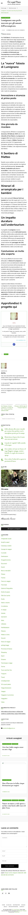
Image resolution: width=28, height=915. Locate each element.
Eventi (3, 567)
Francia (3, 578)
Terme (3, 666)
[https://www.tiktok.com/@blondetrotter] (2, 893)
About (5, 906)
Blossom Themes (22, 911)
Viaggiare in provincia (7, 695)
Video (2, 702)
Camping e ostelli (6, 546)
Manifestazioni (5, 627)
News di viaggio (5, 642)
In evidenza (4, 606)
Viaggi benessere (6, 688)
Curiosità (3, 553)
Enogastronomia (5, 560)
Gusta (2, 599)
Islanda (3, 613)
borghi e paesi (5, 542)
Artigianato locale (6, 539)
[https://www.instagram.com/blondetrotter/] (5, 893)
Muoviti (3, 638)
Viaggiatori (4, 698)
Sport (2, 656)
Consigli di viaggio (6, 549)
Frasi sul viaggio (5, 581)
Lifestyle (3, 624)
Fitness (3, 574)
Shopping (4, 652)
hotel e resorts (5, 602)
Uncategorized (5, 681)
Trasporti (3, 674)
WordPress (16, 912)
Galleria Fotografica (6, 588)
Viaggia (3, 691)
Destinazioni (4, 556)
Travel (3, 677)
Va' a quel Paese (15, 909)
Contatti (22, 906)
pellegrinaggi (5, 645)
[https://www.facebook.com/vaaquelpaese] (9, 893)
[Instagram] (14, 344)
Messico (3, 631)
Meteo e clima (5, 634)
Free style (4, 585)
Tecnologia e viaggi (6, 663)
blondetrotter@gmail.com (8, 728)
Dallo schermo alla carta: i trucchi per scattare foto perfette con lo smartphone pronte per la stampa (15, 431)
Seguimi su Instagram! (14, 529)
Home (3, 905)
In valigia (3, 610)
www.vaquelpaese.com (20, 340)
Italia (2, 620)
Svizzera (3, 659)
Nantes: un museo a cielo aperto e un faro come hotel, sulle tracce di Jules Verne (14, 806)
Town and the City (6, 670)
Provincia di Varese (6, 649)
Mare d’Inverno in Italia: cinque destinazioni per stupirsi (13, 784)
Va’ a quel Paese (14, 2)
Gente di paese (5, 592)
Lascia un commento (20, 30)
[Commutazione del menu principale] (2, 3)
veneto (6, 354)
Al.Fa (3, 30)
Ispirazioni (4, 617)
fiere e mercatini (5, 570)
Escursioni (4, 563)
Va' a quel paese (6, 684)
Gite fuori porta (6, 17)
